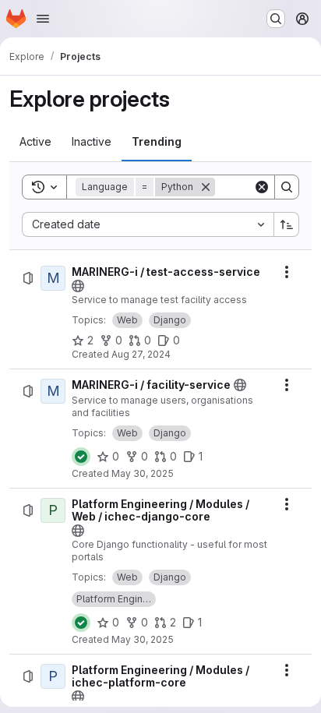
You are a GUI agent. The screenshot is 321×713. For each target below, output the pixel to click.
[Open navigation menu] (42, 18)
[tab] (35, 141)
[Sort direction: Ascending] (286, 224)
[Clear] (261, 187)
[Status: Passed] (81, 456)
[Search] (286, 187)
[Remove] (205, 187)
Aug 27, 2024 (141, 354)
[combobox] (147, 224)
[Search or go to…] (275, 18)
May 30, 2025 (142, 473)
